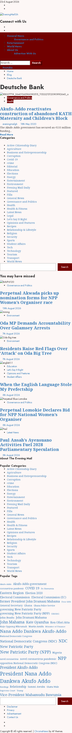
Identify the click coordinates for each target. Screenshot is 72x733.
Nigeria (57, 652)
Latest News (14, 212)
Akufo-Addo (6, 584)
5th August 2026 (11, 395)
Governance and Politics (28, 39)
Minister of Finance (55, 626)
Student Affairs (16, 244)
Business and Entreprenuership (26, 152)
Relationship (18, 686)
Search (64, 267)
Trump (20, 690)
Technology (14, 251)
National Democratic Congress (16, 636)
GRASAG (55, 614)
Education (13, 170)
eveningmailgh (10, 124)
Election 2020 (34, 593)
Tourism (12, 254)
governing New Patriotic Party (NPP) (25, 613)
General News (15, 36)
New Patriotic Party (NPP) (25, 652)
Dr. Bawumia (47, 588)
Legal (10, 215)
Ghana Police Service (44, 605)
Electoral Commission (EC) (48, 597)
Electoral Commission (15, 597)
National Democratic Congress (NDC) (28, 641)
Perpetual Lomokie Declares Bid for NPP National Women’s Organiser (35, 414)
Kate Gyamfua (37, 622)
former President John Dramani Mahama (30, 601)
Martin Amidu (36, 626)
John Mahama (12, 621)
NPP (62, 658)
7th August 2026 (11, 333)
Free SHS (66, 601)
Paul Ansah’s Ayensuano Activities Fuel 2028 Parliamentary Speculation (29, 444)
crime (10, 163)
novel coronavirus (9, 659)
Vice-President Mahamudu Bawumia (30, 694)
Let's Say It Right (17, 219)
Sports (11, 240)
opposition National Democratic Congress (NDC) (28, 663)
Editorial (12, 166)
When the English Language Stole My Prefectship (36, 386)
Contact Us (12, 717)
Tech (10, 247)
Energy (11, 177)
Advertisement (14, 713)
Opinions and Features (21, 222)
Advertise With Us (25, 53)
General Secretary (11, 605)
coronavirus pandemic (12, 588)
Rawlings (4, 687)
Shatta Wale (53, 686)
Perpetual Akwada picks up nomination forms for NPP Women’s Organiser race (29, 297)
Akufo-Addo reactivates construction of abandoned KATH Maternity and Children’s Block (36, 113)
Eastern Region (12, 593)
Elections (12, 173)
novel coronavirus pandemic (38, 659)
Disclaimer (12, 706)
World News (14, 46)
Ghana (28, 605)
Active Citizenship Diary (22, 145)
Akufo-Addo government (29, 584)
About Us (12, 50)
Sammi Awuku (36, 686)
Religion (12, 233)
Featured (12, 191)
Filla (9, 194)
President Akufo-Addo (19, 667)
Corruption (14, 156)
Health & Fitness (17, 208)
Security (12, 236)
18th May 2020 (28, 124)
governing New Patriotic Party (20, 609)
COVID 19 (32, 588)
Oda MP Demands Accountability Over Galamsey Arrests (35, 325)
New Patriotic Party (16, 646)
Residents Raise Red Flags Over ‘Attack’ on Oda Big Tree (34, 351)
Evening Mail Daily (18, 187)
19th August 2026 (12, 308)
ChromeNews (41, 731)
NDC (63, 641)
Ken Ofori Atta (60, 622)
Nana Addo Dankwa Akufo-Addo (33, 631)
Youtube (7, 67)
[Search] (1, 58)
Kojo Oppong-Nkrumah (13, 626)
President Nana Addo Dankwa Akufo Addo (25, 677)
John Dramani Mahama (31, 617)
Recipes (11, 226)
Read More (6, 134)
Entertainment (15, 43)
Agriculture (14, 149)
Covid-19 (12, 159)
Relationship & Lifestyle (21, 229)
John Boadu (7, 617)
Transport (13, 258)
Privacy (10, 710)
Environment (15, 184)
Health (10, 101)
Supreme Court (7, 690)
